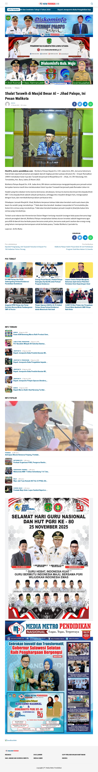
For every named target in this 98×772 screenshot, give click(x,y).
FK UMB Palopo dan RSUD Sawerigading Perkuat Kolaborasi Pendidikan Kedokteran (17, 281)
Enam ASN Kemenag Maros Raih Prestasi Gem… (31, 334)
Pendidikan (25, 342)
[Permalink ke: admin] (7, 104)
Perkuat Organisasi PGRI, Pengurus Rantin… (30, 462)
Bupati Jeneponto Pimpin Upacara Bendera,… (30, 381)
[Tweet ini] (79, 104)
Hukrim (15, 488)
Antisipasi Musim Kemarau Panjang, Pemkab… (22, 455)
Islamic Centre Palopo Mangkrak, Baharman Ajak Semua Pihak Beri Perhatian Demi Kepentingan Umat (77, 282)
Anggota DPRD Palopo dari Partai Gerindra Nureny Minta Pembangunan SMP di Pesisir (18, 307)
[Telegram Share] (85, 104)
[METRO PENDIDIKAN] (49, 3)
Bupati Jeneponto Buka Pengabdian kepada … (30, 362)
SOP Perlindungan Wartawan (73, 755)
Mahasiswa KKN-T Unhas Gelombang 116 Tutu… (31, 472)
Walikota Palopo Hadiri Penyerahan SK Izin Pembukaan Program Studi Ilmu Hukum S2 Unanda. (74, 246)
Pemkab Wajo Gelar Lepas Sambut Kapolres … (30, 490)
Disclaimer (38, 755)
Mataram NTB (17, 460)
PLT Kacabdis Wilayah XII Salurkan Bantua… (29, 344)
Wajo (15, 479)
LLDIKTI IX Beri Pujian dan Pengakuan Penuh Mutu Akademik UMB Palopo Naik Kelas (79, 307)
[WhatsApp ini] (90, 104)
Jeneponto (17, 351)
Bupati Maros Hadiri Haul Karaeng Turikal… (29, 390)
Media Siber (38, 758)
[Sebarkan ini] (74, 104)
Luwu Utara (17, 342)
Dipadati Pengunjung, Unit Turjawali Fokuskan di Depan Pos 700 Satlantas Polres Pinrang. (25, 246)
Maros (15, 332)
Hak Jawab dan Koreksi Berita (16, 758)
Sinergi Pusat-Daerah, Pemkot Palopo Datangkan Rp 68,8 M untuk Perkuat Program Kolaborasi (48, 282)
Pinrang (8, 453)
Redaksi (8, 755)
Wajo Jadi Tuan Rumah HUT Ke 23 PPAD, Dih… (30, 481)
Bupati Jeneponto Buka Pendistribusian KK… (30, 353)
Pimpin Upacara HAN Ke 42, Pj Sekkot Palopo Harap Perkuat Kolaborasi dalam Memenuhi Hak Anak (48, 307)
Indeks (64, 758)
